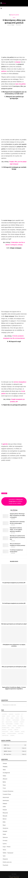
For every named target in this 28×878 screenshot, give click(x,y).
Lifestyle (5, 763)
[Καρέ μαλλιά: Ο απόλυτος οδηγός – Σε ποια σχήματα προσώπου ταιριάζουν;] (6, 530)
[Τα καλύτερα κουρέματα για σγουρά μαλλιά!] (6, 551)
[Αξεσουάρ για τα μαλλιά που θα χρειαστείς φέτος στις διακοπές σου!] (6, 538)
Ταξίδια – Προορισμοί (8, 852)
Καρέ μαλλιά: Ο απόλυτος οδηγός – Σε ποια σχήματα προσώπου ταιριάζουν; (16, 529)
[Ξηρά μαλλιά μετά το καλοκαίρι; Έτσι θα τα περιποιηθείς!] (6, 523)
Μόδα (4, 822)
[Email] (17, 871)
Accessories (4, 714)
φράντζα (5, 444)
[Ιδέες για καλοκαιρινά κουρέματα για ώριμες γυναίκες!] (6, 545)
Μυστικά (14, 725)
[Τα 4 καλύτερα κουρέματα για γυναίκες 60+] (14, 593)
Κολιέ (3, 723)
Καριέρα (5, 809)
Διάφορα (5, 803)
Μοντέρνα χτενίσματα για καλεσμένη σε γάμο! (14, 624)
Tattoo (4, 769)
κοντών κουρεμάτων (20, 382)
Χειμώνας (3, 733)
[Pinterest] (12, 871)
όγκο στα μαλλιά (20, 84)
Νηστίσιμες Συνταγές (5, 727)
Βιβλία (4, 782)
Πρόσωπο (5, 837)
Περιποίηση (4, 729)
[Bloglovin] (19, 871)
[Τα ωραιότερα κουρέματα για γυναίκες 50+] (14, 572)
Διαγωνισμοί (6, 797)
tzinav (12, 24)
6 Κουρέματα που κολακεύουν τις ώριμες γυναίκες (14, 645)
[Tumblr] (15, 871)
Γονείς (4, 788)
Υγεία (4, 856)
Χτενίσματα (12, 735)
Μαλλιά (4, 819)
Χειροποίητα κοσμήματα (11, 733)
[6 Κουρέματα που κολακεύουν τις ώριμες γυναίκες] (14, 634)
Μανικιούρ (4, 725)
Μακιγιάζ (5, 816)
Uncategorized (6, 772)
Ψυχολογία (5, 865)
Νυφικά (12, 727)
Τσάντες (11, 731)
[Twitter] (8, 871)
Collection (17, 714)
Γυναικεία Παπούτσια (8, 791)
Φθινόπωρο (17, 731)
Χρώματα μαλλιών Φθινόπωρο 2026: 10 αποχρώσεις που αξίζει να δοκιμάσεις (17, 515)
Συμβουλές (16, 729)
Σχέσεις (5, 843)
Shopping (5, 766)
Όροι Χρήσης (14, 874)
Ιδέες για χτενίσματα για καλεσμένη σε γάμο (14, 666)
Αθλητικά (5, 779)
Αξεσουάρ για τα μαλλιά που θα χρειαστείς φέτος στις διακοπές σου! (17, 537)
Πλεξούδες (10, 729)
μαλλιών (4, 71)
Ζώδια (4, 806)
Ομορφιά (5, 831)
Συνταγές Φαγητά (5, 731)
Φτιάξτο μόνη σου (7, 862)
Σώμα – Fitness (6, 846)
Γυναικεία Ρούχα (7, 794)
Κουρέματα (4, 493)
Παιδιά (4, 834)
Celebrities (11, 714)
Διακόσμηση (6, 800)
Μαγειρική (5, 812)
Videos (4, 775)
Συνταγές (5, 840)
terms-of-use (16, 877)
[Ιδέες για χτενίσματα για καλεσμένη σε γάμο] (14, 656)
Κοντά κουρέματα (9, 723)
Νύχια (4, 825)
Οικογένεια (5, 828)
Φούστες (22, 731)
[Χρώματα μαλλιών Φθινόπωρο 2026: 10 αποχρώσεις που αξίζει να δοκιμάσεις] (6, 516)
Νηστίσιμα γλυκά (21, 725)
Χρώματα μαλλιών (5, 735)
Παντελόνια (18, 727)
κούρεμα (17, 62)
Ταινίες (4, 849)
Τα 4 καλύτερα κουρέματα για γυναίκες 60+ (14, 603)
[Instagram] (10, 871)
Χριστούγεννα (20, 733)
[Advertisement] (14, 41)
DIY (22, 714)
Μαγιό (22, 723)
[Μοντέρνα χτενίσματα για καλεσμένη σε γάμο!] (14, 613)
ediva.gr (11, 877)
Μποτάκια (9, 725)
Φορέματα (5, 859)
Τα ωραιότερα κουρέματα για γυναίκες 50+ (14, 582)
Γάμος (4, 785)
